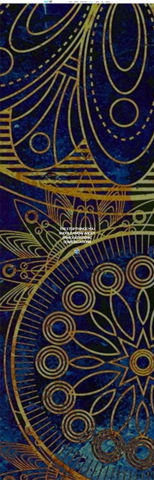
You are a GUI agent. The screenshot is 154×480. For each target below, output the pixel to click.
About (97, 1)
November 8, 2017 (77, 256)
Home (70, 1)
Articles (91, 1)
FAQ (102, 1)
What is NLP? (84, 1)
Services (76, 1)
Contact (108, 1)
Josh (78, 254)
